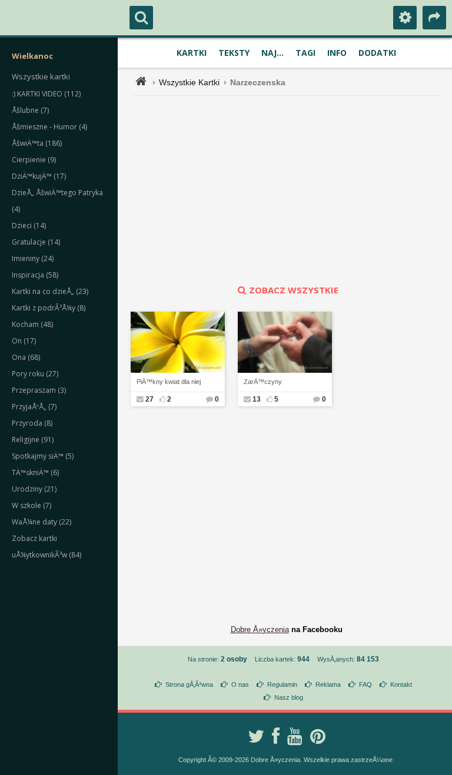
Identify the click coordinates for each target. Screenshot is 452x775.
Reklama (328, 684)
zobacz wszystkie (293, 290)
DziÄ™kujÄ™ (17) (39, 176)
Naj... (272, 52)
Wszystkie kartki (41, 76)
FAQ (365, 684)
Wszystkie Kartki (189, 82)
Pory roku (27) (35, 374)
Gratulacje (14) (36, 242)
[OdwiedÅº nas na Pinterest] (317, 736)
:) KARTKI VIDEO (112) (46, 94)
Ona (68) (26, 357)
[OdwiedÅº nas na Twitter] (256, 736)
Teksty (234, 52)
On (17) (24, 341)
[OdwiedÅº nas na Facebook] (275, 736)
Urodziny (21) (34, 489)
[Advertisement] (293, 190)
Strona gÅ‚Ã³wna (189, 684)
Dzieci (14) (29, 226)
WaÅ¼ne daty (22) (41, 522)
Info (337, 52)
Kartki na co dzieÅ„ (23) (50, 291)
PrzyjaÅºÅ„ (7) (34, 407)
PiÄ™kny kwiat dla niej (169, 381)
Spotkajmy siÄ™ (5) (43, 456)
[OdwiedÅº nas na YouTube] (294, 736)
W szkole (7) (31, 505)
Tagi (305, 52)
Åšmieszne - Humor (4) (49, 127)
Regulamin (282, 684)
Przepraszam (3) (39, 390)
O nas (240, 684)
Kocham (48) (32, 324)
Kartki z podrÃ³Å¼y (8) (48, 308)
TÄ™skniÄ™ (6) (35, 472)
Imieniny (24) (33, 258)
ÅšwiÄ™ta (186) (37, 143)
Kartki (192, 52)
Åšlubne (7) (30, 110)
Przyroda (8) (32, 423)
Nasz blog (288, 697)
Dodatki (377, 52)
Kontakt (401, 684)
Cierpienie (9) (34, 160)
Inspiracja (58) (35, 275)
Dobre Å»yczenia (260, 629)
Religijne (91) (33, 440)
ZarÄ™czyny (263, 381)
